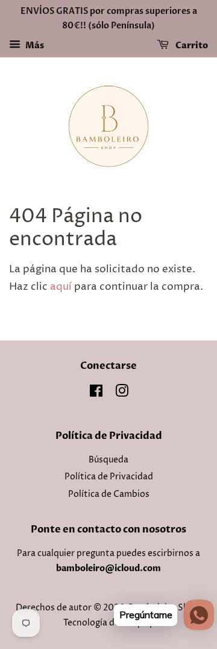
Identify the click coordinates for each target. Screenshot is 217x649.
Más (34, 45)
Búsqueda (108, 460)
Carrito (191, 45)
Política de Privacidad (108, 477)
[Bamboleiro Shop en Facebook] (96, 394)
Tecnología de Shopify (108, 623)
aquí (61, 287)
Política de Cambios (108, 494)
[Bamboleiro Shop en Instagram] (121, 394)
